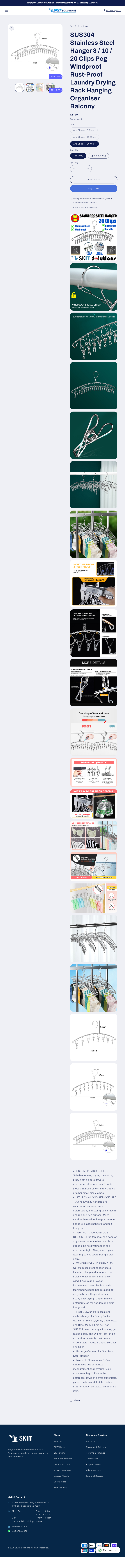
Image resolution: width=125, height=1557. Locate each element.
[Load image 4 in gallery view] (50, 87)
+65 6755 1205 (20, 1527)
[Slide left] (11, 87)
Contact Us (92, 1459)
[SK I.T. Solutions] (21, 1438)
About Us (91, 1441)
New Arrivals (60, 1488)
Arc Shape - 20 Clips (84, 144)
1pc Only (78, 156)
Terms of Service (95, 1476)
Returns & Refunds (95, 1453)
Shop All (58, 1441)
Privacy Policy (93, 1470)
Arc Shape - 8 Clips (85, 131)
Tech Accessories (63, 1459)
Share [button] (77, 1400)
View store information (85, 208)
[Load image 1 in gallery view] (19, 87)
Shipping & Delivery (96, 1447)
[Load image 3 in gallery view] (40, 87)
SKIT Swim (59, 1453)
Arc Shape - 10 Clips (86, 138)
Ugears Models (61, 1476)
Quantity (74, 162)
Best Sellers (60, 1482)
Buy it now (94, 188)
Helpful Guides (93, 1465)
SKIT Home (59, 1447)
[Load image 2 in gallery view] (29, 87)
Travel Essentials (62, 1470)
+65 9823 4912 (20, 1531)
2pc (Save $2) (98, 156)
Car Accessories (62, 1465)
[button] (6, 10)
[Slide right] (59, 87)
